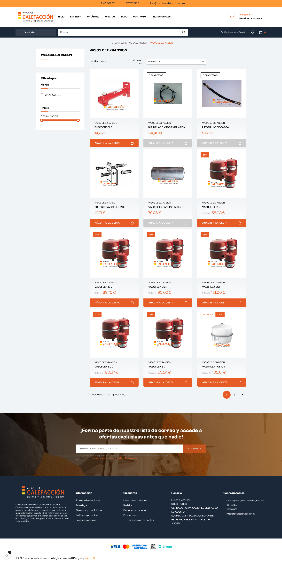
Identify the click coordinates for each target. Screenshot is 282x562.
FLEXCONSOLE (103, 127)
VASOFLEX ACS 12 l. (213, 366)
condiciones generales (102, 458)
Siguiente (242, 395)
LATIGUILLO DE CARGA (215, 127)
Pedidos (128, 505)
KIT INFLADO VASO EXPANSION (166, 127)
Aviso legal (81, 505)
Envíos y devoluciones (88, 500)
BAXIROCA (53, 94)
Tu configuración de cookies (139, 520)
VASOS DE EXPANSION (56, 55)
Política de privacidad (87, 515)
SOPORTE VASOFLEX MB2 (109, 207)
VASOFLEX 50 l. (103, 366)
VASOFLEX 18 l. (103, 286)
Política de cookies (86, 520)
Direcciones (130, 515)
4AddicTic (90, 558)
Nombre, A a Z (176, 62)
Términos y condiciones (89, 510)
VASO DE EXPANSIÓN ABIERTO (166, 207)
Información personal (135, 500)
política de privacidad (127, 458)
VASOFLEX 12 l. (210, 207)
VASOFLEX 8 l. (156, 366)
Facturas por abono (134, 510)
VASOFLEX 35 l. (211, 286)
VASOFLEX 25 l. (157, 286)
